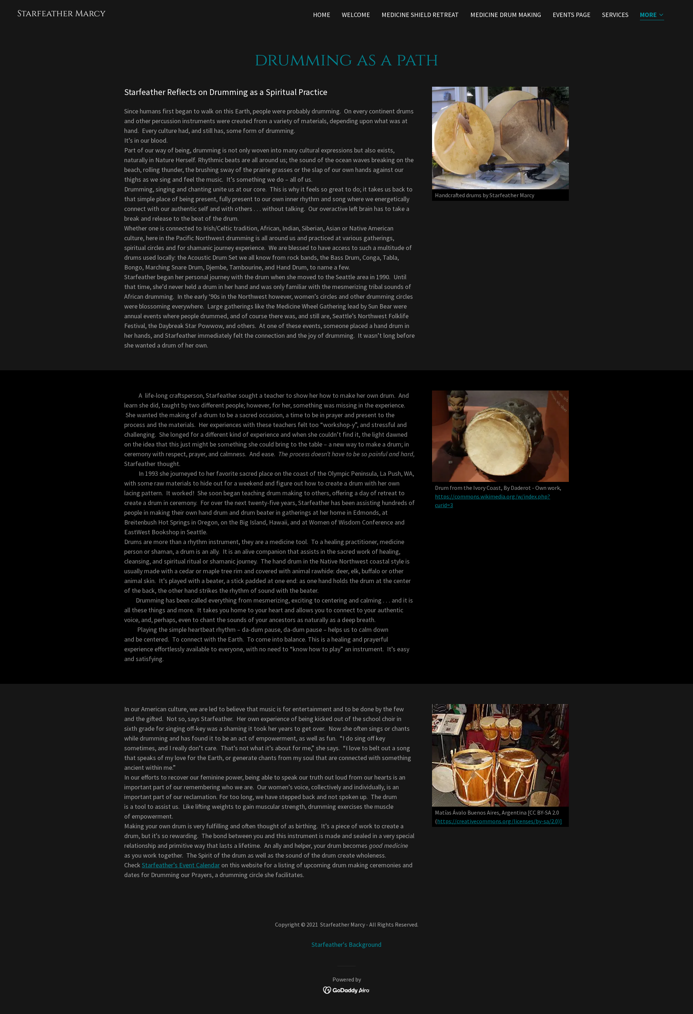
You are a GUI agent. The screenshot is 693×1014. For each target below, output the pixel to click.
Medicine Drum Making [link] (505, 14)
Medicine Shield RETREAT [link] (420, 14)
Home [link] (321, 14)
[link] (61, 14)
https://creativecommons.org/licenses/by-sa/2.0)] (499, 821)
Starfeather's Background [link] (346, 944)
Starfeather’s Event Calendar (181, 865)
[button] (652, 15)
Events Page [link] (571, 14)
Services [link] (615, 14)
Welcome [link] (356, 14)
